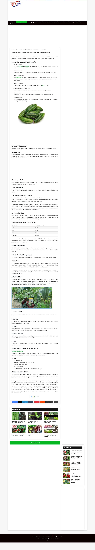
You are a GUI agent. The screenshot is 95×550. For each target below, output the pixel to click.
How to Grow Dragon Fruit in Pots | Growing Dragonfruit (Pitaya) (76, 463)
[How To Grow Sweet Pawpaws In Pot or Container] (66, 481)
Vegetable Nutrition (76, 22)
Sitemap (57, 538)
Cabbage (27, 66)
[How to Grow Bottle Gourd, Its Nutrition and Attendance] (19, 416)
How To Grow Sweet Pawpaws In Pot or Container (75, 481)
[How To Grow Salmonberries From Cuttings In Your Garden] (66, 475)
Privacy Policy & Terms (50, 538)
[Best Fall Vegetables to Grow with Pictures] (51, 416)
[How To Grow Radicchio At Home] (35, 429)
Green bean (20, 66)
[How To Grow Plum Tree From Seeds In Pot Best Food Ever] (66, 452)
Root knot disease (17, 351)
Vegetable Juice (66, 22)
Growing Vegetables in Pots (34, 22)
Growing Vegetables (21, 22)
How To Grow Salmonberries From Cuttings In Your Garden (76, 475)
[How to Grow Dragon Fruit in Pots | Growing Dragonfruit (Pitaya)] (66, 464)
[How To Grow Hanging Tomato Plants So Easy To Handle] (19, 429)
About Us (38, 538)
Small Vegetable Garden (58, 536)
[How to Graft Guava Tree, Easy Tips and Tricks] (66, 458)
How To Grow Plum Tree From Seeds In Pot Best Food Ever (76, 452)
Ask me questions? (35, 442)
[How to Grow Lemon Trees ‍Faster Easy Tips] (66, 469)
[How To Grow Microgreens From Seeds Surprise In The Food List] (51, 429)
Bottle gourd (18, 77)
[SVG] (16, 4)
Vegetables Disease (56, 22)
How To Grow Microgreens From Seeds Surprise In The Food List (50, 435)
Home (13, 22)
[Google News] (35, 397)
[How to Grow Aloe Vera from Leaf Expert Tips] (35, 416)
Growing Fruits (46, 22)
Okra (43, 85)
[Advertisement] (60, 10)
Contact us (43, 538)
